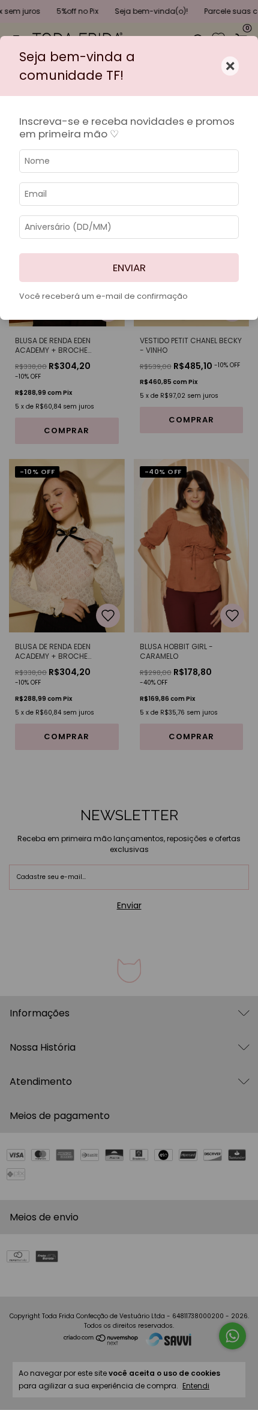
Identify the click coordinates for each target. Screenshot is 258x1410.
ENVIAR (129, 267)
